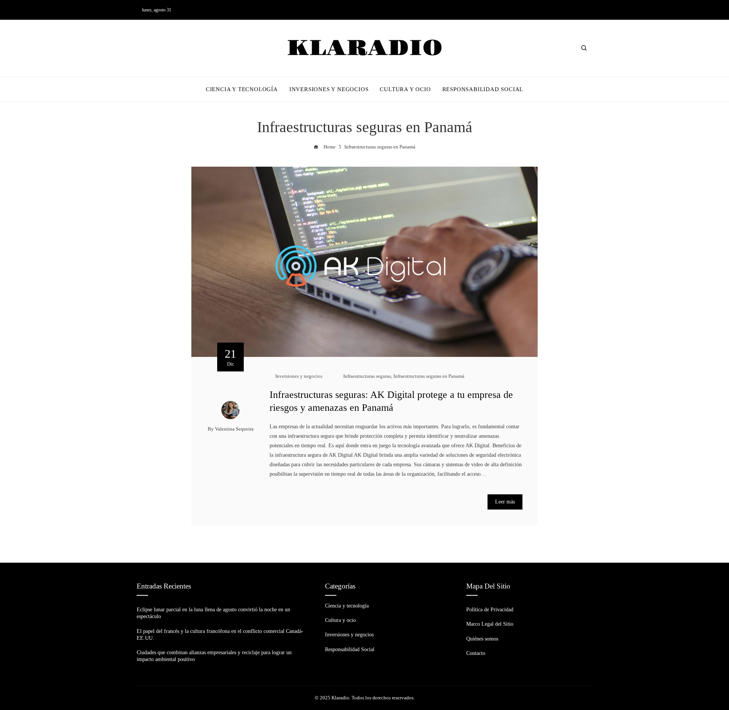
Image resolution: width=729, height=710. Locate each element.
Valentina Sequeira (234, 429)
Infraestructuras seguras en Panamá (428, 376)
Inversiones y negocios (298, 376)
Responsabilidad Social (349, 649)
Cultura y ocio (340, 620)
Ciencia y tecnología (347, 606)
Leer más (505, 502)
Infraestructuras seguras (367, 376)
